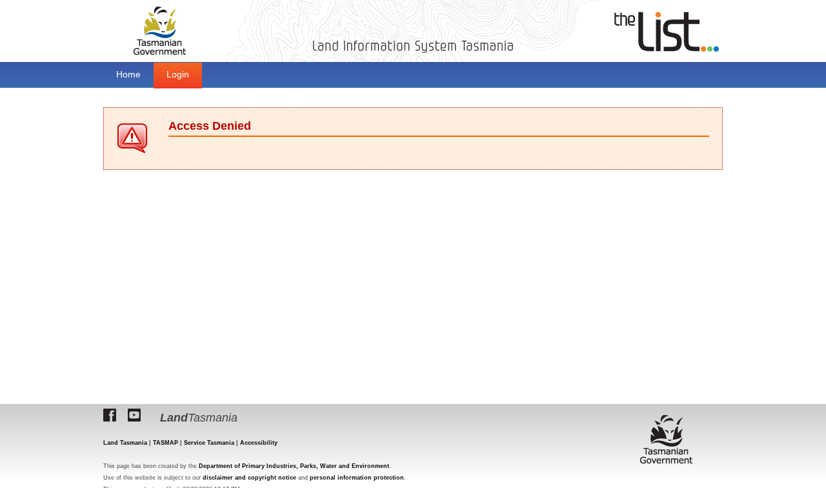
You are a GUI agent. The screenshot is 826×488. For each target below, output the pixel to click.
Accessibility (258, 443)
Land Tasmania (125, 443)
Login (177, 74)
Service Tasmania (209, 443)
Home (128, 74)
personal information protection (357, 477)
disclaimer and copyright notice (249, 477)
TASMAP (165, 443)
